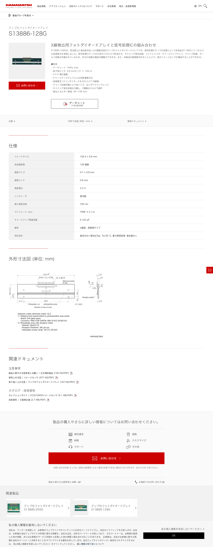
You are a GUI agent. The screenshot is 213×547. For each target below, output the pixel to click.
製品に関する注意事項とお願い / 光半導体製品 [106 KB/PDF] (39, 373)
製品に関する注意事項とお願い (63, 482)
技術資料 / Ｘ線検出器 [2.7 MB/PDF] (27, 400)
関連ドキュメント (136, 121)
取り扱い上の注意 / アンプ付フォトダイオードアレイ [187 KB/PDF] (42, 382)
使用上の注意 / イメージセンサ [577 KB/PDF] (31, 377)
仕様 (11, 121)
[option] (38, 508)
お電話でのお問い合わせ (150, 482)
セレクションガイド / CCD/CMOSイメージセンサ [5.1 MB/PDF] (41, 395)
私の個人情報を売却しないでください (181, 529)
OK (174, 535)
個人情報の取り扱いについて (90, 544)
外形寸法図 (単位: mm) (79, 121)
